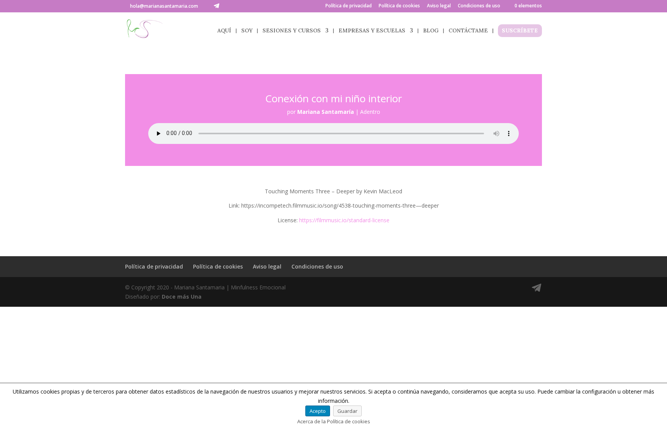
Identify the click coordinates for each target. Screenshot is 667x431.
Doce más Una (181, 296)
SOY (246, 31)
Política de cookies (399, 6)
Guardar (347, 410)
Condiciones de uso (479, 6)
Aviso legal (439, 6)
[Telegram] (216, 5)
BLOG (430, 31)
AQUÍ (224, 31)
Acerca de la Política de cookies (333, 421)
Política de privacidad (348, 6)
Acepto (318, 410)
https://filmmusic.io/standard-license (344, 220)
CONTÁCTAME (468, 31)
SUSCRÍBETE (520, 31)
